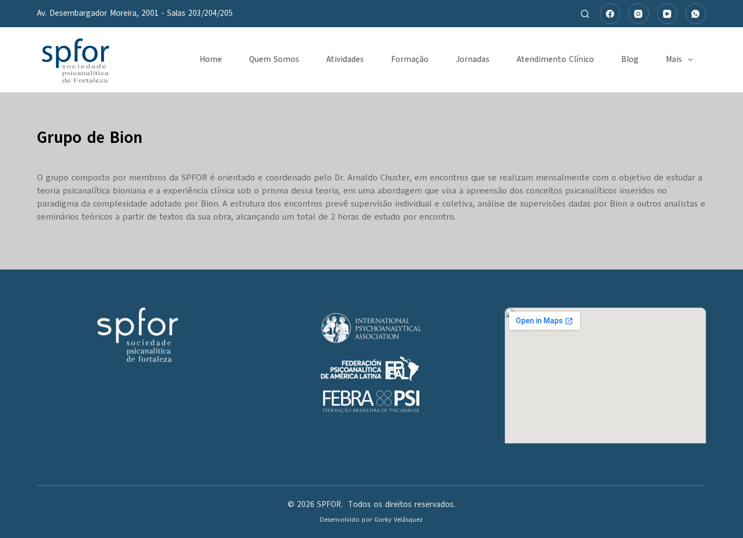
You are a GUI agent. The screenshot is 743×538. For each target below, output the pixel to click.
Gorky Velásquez (398, 519)
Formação (410, 59)
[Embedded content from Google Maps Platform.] (605, 375)
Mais (674, 59)
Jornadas (473, 59)
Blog (630, 59)
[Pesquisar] (585, 14)
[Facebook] (610, 13)
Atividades (345, 59)
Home (211, 59)
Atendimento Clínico (555, 59)
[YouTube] (667, 13)
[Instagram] (638, 13)
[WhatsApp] (695, 13)
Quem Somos (274, 59)
